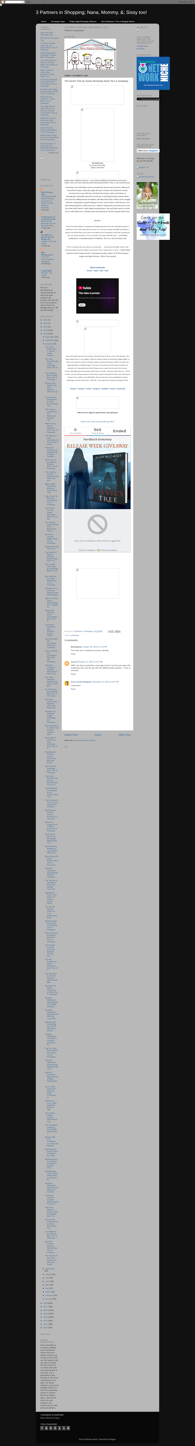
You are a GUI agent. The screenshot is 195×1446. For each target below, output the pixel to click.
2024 (45, 320)
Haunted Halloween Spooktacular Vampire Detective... (51, 872)
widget (56, 152)
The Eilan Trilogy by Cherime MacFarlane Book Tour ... (51, 669)
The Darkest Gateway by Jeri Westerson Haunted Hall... (51, 414)
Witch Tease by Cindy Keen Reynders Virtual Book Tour (47, 73)
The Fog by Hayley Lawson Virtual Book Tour (51, 1117)
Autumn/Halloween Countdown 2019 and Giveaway (51, 643)
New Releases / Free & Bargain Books (118, 21)
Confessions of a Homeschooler (48, 218)
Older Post (125, 734)
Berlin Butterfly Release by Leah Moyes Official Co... (51, 849)
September (50, 1269)
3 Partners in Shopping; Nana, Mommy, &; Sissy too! (91, 12)
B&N (101, 271)
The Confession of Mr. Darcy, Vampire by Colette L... (51, 803)
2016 (45, 1310)
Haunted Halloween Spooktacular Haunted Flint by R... (51, 1064)
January (49, 1299)
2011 (45, 1328)
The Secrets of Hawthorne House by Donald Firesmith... (51, 884)
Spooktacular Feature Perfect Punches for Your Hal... (51, 814)
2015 (45, 1314)
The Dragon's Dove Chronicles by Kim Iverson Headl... (51, 440)
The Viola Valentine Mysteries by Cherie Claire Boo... (51, 681)
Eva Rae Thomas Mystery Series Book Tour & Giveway (51, 1247)
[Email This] (109, 631)
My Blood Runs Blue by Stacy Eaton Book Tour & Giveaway (49, 91)
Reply (73, 654)
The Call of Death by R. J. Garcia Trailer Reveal (51, 351)
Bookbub (105, 389)
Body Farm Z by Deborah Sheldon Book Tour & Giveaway (51, 464)
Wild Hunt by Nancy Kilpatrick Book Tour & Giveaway (51, 428)
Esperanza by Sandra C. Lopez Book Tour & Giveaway (47, 100)
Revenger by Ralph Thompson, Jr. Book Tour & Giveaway (51, 990)
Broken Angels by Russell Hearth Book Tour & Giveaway (51, 925)
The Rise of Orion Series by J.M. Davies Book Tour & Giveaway (48, 46)
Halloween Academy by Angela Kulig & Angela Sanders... (51, 452)
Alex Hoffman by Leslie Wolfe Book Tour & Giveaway (51, 580)
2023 (45, 323)
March (48, 1292)
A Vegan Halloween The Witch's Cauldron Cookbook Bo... (51, 1039)
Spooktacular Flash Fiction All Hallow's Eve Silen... (51, 1152)
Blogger (112, 1439)
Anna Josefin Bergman (81, 682)
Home (43, 21)
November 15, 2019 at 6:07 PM (105, 682)
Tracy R (74, 662)
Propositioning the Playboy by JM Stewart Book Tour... (51, 792)
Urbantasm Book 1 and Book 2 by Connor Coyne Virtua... (51, 898)
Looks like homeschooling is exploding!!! (48, 259)
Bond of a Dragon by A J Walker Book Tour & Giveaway (51, 826)
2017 (45, 1307)
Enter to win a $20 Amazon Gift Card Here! (97, 422)
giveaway (75, 635)
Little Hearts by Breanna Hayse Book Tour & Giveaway (51, 500)
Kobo (107, 271)
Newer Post (71, 734)
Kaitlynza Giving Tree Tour (51, 548)
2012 (45, 1324)
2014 (45, 1317)
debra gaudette (143, 139)
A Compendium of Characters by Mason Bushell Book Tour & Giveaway (49, 147)
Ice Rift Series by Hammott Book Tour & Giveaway (51, 692)
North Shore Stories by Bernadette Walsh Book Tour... (51, 838)
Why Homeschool (47, 254)
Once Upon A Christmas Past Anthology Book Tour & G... (51, 743)
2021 (45, 327)
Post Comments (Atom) (86, 740)
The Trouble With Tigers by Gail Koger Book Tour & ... (51, 568)
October (49, 344)
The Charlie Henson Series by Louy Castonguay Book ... (51, 912)
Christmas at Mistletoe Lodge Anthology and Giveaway (50, 716)
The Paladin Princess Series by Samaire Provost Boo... (50, 950)
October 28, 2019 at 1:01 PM (95, 647)
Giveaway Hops (58, 21)
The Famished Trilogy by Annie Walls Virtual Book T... (51, 1129)
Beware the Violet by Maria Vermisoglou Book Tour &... (51, 616)
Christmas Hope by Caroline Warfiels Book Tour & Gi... (51, 1199)
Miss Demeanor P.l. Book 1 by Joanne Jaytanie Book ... (51, 730)
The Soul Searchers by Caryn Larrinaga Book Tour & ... (51, 364)
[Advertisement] (84, 765)
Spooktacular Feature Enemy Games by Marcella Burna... (50, 757)
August (49, 1274)
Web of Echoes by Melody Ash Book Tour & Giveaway (51, 937)
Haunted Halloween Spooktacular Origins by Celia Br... (51, 1187)
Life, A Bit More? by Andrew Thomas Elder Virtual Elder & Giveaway (48, 63)
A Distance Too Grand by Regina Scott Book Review (51, 591)
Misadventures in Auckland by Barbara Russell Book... (51, 1163)
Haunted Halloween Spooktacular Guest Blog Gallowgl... (51, 1002)
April (48, 1288)
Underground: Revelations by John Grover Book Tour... (51, 401)
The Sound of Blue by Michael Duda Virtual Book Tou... (51, 556)
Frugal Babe (46, 271)
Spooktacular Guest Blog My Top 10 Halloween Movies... (50, 1026)
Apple (96, 271)
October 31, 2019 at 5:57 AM (90, 662)
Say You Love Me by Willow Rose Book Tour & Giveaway (51, 1052)
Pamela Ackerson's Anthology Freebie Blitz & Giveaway (48, 55)
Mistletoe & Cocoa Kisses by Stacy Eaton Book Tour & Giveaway (48, 121)
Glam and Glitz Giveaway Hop (46, 34)
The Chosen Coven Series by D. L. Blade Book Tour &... (51, 526)
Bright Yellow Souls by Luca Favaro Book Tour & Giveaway (49, 137)
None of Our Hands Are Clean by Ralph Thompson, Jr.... (51, 1092)
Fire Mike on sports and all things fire (47, 237)
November (50, 340)
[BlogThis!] (111, 631)
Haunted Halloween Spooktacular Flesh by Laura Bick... (51, 1014)
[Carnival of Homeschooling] (147, 208)
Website (73, 389)
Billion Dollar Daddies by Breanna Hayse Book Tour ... (51, 488)
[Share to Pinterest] (119, 631)
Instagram (96, 389)
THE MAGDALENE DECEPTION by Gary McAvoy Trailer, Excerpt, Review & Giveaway (48, 202)
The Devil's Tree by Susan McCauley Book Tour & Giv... (51, 513)
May (48, 1285)
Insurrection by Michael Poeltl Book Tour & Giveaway (48, 130)
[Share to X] (114, 631)
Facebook (81, 389)
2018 (45, 1303)
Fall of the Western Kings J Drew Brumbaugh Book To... (51, 1211)
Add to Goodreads (97, 268)
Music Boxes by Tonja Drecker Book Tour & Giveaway (51, 860)
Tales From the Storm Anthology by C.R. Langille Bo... (51, 602)
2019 (45, 334)
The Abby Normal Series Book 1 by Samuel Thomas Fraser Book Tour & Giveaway (48, 110)
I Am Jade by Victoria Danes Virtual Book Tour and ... (51, 476)
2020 (45, 330)
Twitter (88, 389)
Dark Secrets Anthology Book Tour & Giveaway (51, 769)
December (50, 337)
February (50, 1295)
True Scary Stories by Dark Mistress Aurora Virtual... (50, 630)
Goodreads (121, 389)
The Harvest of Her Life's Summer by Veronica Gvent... (51, 1260)
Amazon (89, 271)
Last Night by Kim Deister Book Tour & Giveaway (51, 1235)
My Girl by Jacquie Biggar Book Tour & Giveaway (51, 539)
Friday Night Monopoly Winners (83, 21)
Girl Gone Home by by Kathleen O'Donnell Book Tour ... (51, 703)
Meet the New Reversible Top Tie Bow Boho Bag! (48, 223)
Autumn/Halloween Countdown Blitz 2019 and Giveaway (51, 656)
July (47, 1278)
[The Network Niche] (153, 89)
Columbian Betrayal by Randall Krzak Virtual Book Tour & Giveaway (48, 83)
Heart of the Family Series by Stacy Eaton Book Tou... (51, 1224)
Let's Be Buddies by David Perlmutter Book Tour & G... (51, 964)
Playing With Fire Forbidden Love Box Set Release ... (51, 1141)
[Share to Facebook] (117, 631)
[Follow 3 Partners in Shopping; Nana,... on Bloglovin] (148, 152)
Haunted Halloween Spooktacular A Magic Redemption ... (51, 1077)
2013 (45, 1321)
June (48, 1281)
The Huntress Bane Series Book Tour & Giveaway (51, 376)
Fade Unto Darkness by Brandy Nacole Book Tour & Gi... (51, 780)
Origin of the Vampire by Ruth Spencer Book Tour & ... (51, 388)
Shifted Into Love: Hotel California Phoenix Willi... (51, 1105)
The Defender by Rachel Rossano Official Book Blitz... (51, 978)
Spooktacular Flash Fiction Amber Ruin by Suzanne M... (51, 1175)
